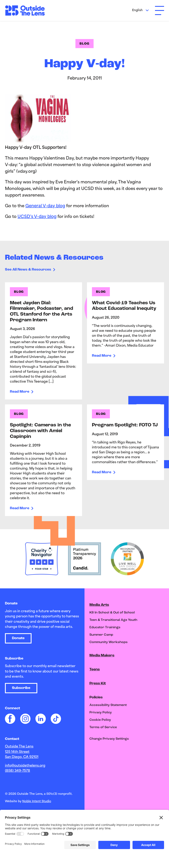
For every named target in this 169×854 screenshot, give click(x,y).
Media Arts (99, 605)
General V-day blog (45, 206)
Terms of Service (103, 727)
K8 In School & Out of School (112, 612)
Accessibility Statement (108, 705)
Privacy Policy (100, 712)
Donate (18, 638)
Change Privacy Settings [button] (109, 739)
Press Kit (97, 683)
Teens (94, 669)
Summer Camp (101, 634)
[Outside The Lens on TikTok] (56, 719)
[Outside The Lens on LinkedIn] (40, 719)
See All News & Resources (28, 270)
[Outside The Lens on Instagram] (25, 719)
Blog (84, 43)
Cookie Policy (100, 720)
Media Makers (101, 655)
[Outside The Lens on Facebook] (10, 719)
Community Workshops (108, 642)
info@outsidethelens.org (25, 765)
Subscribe (21, 688)
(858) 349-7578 (17, 771)
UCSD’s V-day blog (37, 217)
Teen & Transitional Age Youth (113, 620)
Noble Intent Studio (36, 801)
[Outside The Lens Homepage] (27, 10)
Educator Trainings (104, 627)
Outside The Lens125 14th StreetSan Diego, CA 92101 (21, 752)
